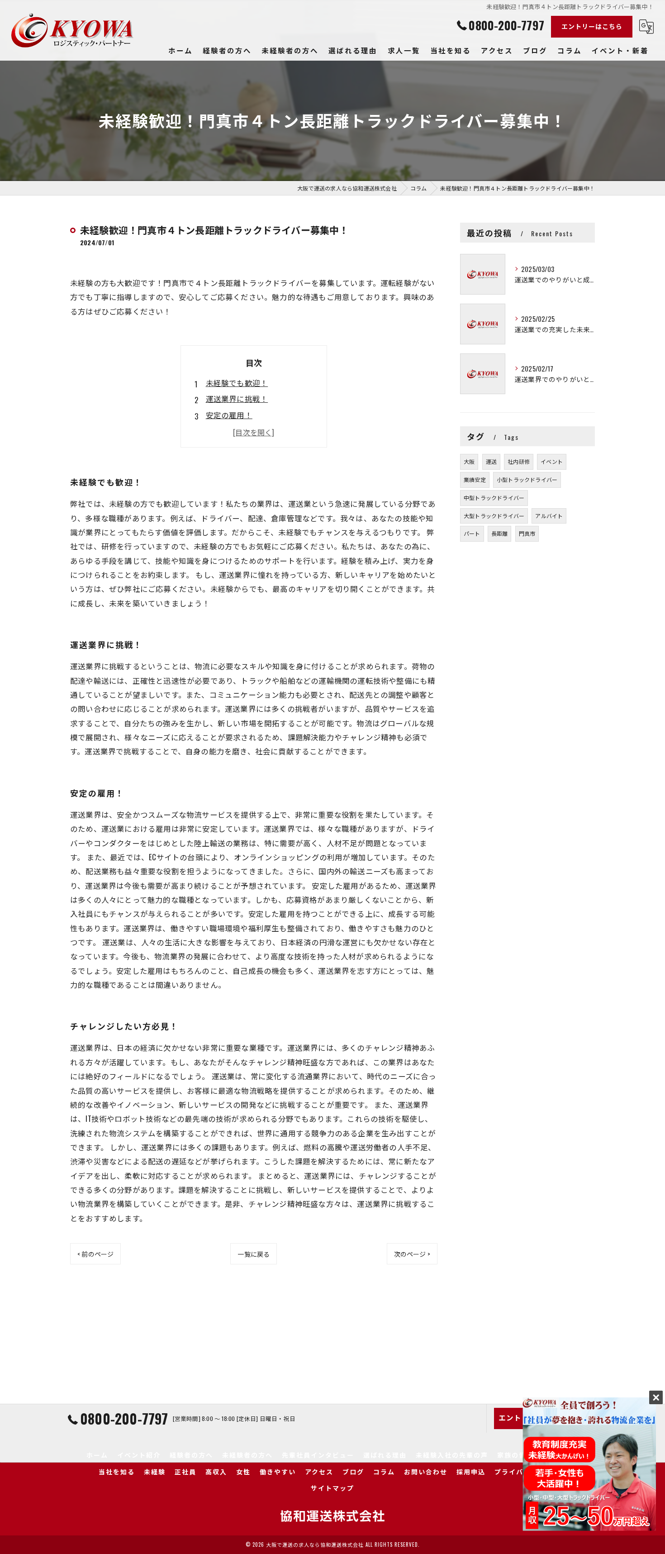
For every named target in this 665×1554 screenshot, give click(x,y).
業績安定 (475, 479)
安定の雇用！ (229, 414)
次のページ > (412, 1253)
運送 (491, 461)
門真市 (527, 533)
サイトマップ (332, 1487)
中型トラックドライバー (494, 497)
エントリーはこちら (591, 26)
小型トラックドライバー (527, 479)
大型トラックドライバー (494, 516)
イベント (552, 461)
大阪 (469, 461)
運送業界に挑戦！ (237, 398)
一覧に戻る (254, 1253)
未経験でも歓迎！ (237, 382)
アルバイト (549, 516)
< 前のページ (95, 1253)
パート (472, 533)
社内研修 (519, 461)
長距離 (499, 533)
